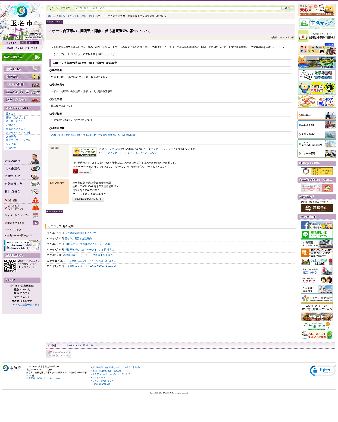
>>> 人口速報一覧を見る (26, 304)
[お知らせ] (86, 15)
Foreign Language (101, 384)
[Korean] (34, 48)
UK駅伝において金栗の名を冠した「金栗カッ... (91, 244)
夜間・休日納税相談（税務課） (107, 371)
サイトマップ (98, 377)
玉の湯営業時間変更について (81, 233)
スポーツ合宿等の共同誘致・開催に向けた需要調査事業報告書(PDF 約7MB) (93, 134)
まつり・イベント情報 (18, 132)
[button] (323, 371)
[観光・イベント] (68, 15)
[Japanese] (10, 48)
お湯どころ (12, 125)
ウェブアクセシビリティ (104, 380)
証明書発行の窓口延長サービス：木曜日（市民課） (116, 367)
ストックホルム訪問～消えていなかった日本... (90, 260)
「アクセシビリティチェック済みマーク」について (131, 152)
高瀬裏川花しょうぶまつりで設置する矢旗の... (89, 255)
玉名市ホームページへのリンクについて (111, 374)
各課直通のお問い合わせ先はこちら (43, 378)
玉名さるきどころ (16, 128)
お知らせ (11, 147)
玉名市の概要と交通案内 (78, 238)
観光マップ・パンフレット (21, 140)
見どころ (11, 113)
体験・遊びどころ (16, 117)
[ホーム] (52, 15)
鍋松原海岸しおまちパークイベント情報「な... (91, 249)
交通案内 (11, 136)
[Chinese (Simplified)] (27, 48)
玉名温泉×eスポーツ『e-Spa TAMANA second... (91, 266)
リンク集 (11, 144)
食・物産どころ (14, 121)
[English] (19, 48)
